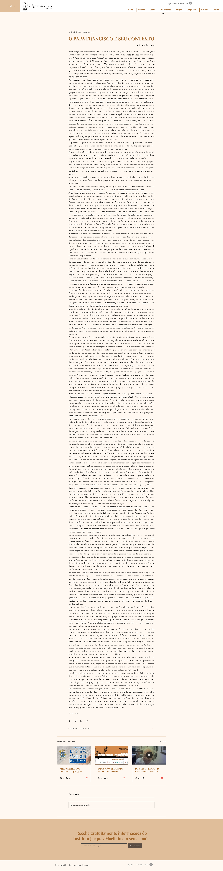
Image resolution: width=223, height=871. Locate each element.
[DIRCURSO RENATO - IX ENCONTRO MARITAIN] (149, 755)
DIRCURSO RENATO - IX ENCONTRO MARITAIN (147, 770)
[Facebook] (191, 3)
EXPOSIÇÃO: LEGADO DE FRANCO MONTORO (110, 770)
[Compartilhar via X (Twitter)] (75, 721)
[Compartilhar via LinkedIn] (81, 721)
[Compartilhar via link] (87, 721)
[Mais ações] (153, 32)
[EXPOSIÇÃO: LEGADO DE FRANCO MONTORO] (111, 755)
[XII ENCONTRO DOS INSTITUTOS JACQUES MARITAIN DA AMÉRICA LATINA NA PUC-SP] (74, 755)
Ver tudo (163, 741)
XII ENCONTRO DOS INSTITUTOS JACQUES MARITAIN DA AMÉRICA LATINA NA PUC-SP (72, 770)
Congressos (73, 713)
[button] (142, 10)
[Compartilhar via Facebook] (70, 721)
